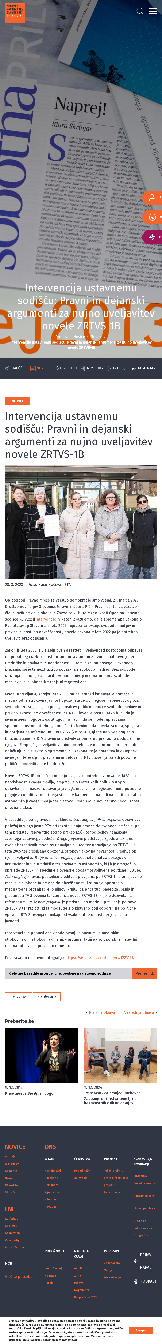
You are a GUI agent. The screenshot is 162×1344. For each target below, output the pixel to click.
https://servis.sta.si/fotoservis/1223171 (99, 957)
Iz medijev (95, 368)
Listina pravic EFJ (145, 1208)
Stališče (17, 368)
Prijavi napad (146, 1261)
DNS (50, 1146)
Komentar (146, 368)
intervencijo (46, 619)
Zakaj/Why (12, 1240)
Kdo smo (50, 1199)
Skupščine (51, 1177)
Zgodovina (52, 1192)
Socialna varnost (145, 1183)
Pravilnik (80, 1268)
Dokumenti (52, 1185)
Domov (61, 336)
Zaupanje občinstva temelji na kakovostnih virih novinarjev (110, 1100)
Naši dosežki (53, 1170)
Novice (79, 336)
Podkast (148, 1281)
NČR (8, 1263)
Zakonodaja (112, 1263)
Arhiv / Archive (14, 1247)
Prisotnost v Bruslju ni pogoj (30, 1093)
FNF (10, 1209)
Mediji (108, 1270)
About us (50, 1206)
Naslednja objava (139, 1012)
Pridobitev (140, 1176)
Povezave (112, 1251)
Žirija (77, 1275)
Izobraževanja (54, 1268)
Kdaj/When (12, 1233)
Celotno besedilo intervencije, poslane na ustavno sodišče (60, 973)
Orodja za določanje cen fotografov (143, 1228)
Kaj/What (11, 1218)
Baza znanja (112, 1192)
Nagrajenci (81, 1290)
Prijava (79, 1282)
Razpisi (49, 1282)
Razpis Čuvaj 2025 (85, 1297)
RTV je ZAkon (18, 997)
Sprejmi (140, 1330)
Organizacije (112, 1277)
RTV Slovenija (46, 997)
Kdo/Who (11, 1225)
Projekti (111, 1159)
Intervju (120, 368)
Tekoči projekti (113, 1170)
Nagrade (50, 1275)
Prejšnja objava (102, 1012)
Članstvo (82, 1159)
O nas (49, 1159)
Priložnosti (55, 1251)
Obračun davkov (144, 1195)
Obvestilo (68, 368)
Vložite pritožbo (19, 1276)
